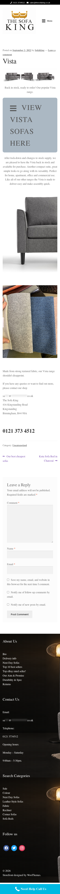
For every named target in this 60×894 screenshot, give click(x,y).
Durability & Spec (12, 679)
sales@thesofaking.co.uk (40, 3)
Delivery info (9, 658)
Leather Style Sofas (13, 801)
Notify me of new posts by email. (28, 604)
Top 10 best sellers (12, 667)
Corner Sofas (9, 814)
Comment (13, 502)
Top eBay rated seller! (14, 671)
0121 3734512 (19, 3)
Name (11, 548)
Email (11, 564)
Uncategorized (19, 445)
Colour (6, 792)
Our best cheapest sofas (14, 458)
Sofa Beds (8, 818)
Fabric (6, 805)
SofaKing (39, 50)
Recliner (7, 810)
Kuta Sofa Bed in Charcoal (48, 458)
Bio (4, 654)
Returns (7, 684)
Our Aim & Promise (13, 675)
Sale (5, 788)
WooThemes (33, 875)
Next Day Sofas (11, 662)
